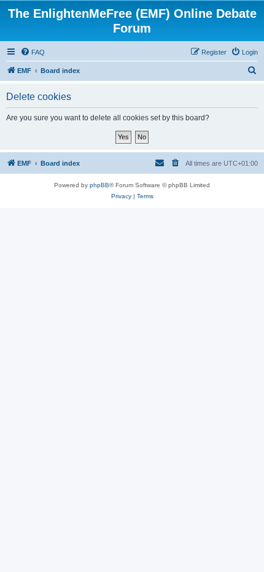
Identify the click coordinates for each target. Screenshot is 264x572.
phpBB (99, 185)
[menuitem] (32, 52)
